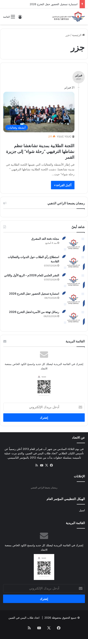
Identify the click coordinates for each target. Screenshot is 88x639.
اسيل (82, 510)
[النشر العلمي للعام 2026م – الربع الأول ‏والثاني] (73, 281)
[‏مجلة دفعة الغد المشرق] (73, 244)
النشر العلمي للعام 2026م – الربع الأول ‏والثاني (31, 275)
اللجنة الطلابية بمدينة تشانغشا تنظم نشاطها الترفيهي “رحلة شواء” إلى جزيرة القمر (40, 151)
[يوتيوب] (41, 465)
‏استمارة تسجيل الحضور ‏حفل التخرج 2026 (54, 4)
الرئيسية (77, 35)
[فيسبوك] (51, 465)
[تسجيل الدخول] (20, 18)
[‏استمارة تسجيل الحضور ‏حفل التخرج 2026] (73, 299)
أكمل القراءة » (62, 185)
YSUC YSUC (64, 136)
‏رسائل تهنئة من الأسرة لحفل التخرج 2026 (34, 312)
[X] (46, 465)
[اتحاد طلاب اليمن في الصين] (68, 16)
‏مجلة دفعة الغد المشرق (45, 238)
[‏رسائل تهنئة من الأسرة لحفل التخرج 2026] (73, 317)
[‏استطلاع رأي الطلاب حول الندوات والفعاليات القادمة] (73, 262)
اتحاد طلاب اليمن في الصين (23, 617)
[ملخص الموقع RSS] (36, 465)
